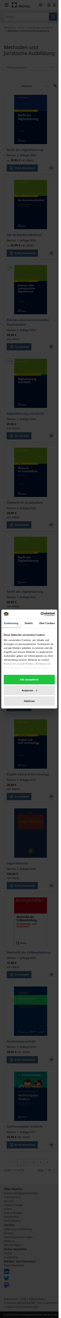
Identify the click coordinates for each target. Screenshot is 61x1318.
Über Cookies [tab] (47, 623)
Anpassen (27, 690)
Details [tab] (29, 623)
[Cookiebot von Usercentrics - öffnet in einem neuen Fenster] (41, 614)
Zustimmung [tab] (11, 623)
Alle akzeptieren (29, 679)
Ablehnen (29, 701)
